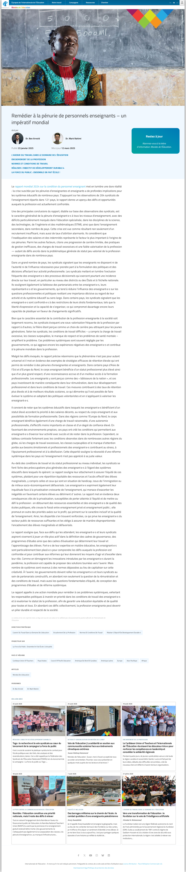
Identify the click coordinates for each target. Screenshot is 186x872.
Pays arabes (42, 661)
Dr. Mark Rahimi (33, 689)
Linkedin (108, 855)
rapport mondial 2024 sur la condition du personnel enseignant (50, 186)
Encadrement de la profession (64, 632)
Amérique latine (107, 661)
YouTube (90, 855)
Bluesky (102, 855)
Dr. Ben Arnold (18, 689)
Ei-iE (5, 4)
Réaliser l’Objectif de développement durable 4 (124, 632)
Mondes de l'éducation (21, 7)
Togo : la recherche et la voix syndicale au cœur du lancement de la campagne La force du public (38, 733)
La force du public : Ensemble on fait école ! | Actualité (32, 646)
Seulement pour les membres (182, 2)
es (177, 3)
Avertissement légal (81, 868)
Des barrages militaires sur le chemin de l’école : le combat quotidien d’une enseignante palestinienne (93, 805)
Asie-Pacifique (132, 661)
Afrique (144, 661)
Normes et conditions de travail (91, 632)
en (170, 3)
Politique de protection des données (101, 868)
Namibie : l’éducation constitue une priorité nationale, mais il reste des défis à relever (38, 804)
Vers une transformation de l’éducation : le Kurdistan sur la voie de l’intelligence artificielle (149, 806)
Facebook (78, 855)
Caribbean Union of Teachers (23, 661)
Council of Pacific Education (61, 661)
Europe (119, 661)
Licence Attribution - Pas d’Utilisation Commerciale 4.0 (142, 864)
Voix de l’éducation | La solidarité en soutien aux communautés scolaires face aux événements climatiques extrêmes (93, 733)
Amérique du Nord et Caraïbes (86, 661)
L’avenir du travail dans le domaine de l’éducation (31, 632)
